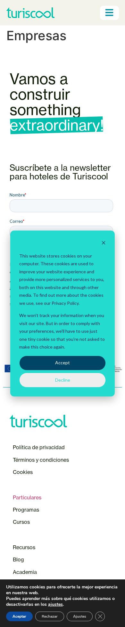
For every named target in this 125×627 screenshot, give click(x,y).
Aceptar (19, 616)
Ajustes (79, 616)
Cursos (22, 522)
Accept (62, 362)
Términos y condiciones (41, 460)
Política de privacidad (39, 447)
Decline (62, 380)
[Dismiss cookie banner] (103, 244)
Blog (18, 559)
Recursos (24, 547)
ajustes (55, 604)
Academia (25, 572)
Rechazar (50, 616)
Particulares (27, 497)
